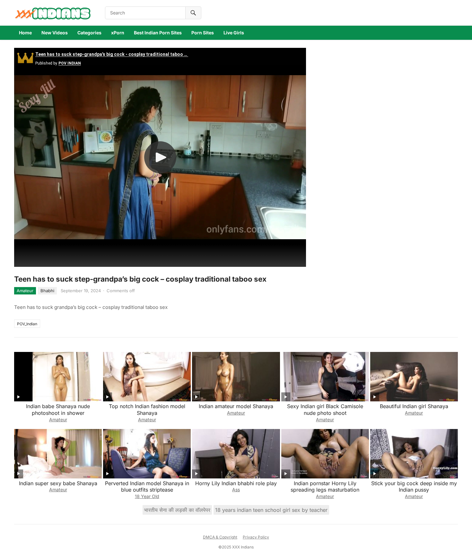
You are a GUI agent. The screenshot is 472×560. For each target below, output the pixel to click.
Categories (89, 32)
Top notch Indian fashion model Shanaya (147, 409)
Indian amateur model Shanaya (236, 406)
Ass (236, 489)
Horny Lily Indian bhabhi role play (236, 483)
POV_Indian (27, 323)
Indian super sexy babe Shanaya (58, 483)
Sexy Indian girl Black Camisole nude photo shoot (325, 409)
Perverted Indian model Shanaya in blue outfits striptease (147, 486)
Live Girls (233, 32)
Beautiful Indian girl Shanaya (414, 406)
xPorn (117, 32)
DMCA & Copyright (220, 537)
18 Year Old (147, 496)
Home (25, 32)
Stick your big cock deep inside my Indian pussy (414, 486)
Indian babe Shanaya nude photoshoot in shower (58, 409)
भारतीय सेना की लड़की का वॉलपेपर (177, 510)
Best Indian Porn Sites (158, 32)
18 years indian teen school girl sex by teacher (271, 510)
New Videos (54, 32)
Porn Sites (202, 32)
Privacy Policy (256, 537)
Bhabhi (47, 290)
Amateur (25, 290)
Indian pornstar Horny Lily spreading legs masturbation (325, 486)
